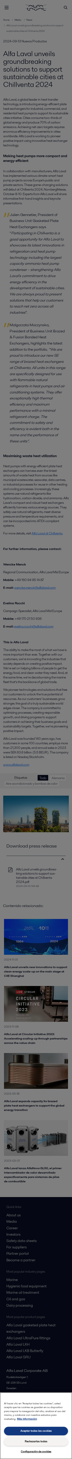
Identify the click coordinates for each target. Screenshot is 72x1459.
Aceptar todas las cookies (36, 1431)
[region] (36, 1425)
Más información (27, 1419)
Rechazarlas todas (36, 1441)
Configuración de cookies (36, 1451)
